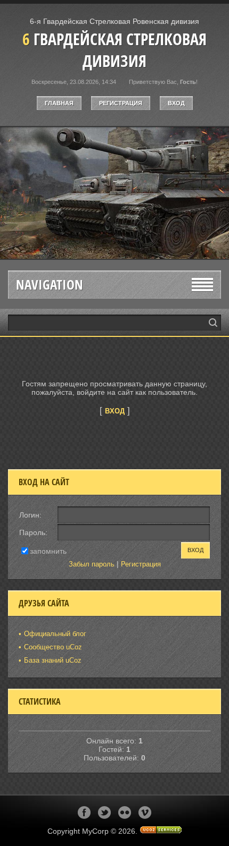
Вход (176, 103)
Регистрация (120, 103)
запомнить (48, 550)
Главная (59, 103)
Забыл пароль (91, 564)
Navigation (49, 284)
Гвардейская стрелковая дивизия (114, 50)
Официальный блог (55, 634)
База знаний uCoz (52, 660)
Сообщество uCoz (53, 647)
